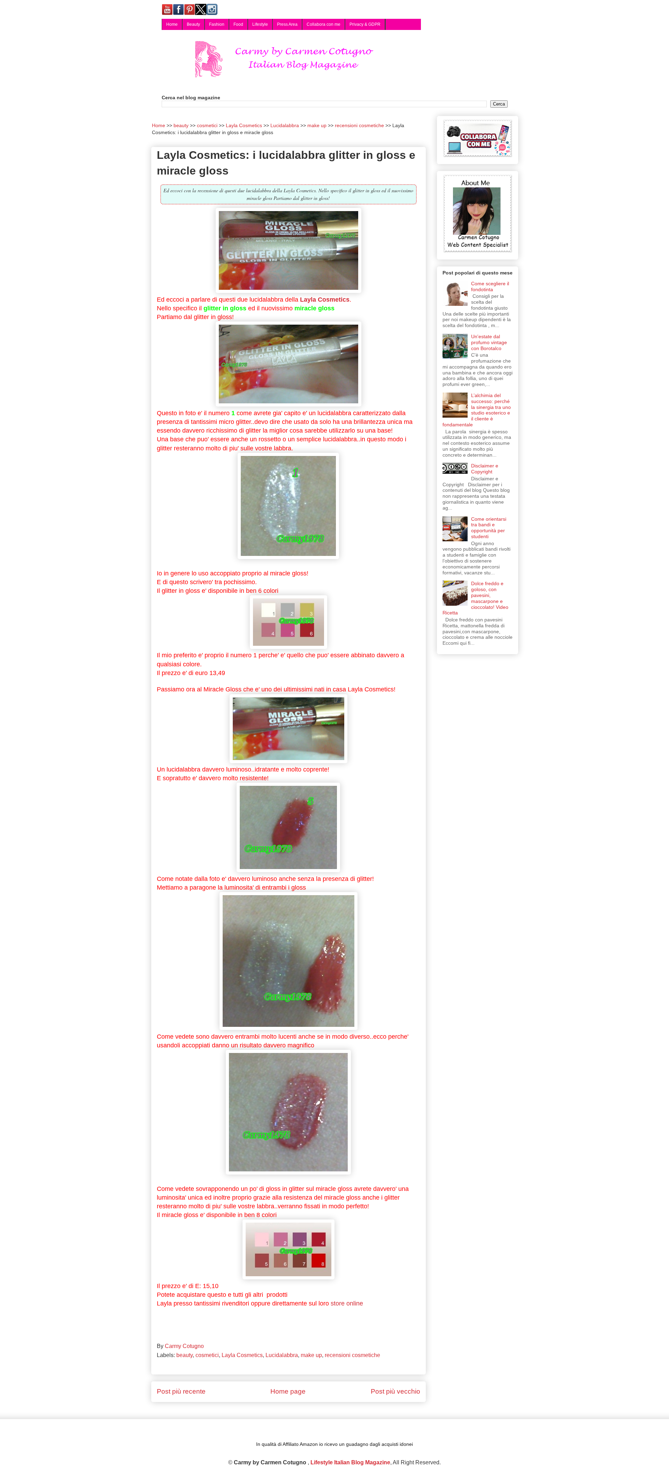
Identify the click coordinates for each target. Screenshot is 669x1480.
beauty (184, 1355)
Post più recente (181, 1391)
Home (172, 24)
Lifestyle (260, 24)
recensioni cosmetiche (352, 1355)
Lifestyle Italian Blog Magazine (350, 1462)
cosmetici (207, 1355)
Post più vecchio (395, 1391)
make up (311, 1355)
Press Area (287, 24)
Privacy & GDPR (364, 24)
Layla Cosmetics (324, 299)
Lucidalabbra (282, 1355)
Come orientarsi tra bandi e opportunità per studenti (488, 527)
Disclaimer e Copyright (484, 468)
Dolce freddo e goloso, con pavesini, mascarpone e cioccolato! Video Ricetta (476, 598)
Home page (288, 1391)
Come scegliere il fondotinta (490, 286)
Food (238, 24)
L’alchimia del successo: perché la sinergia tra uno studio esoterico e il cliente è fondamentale (477, 410)
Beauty (193, 24)
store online (347, 1303)
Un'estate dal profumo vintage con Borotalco (489, 342)
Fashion (216, 24)
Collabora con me (323, 24)
